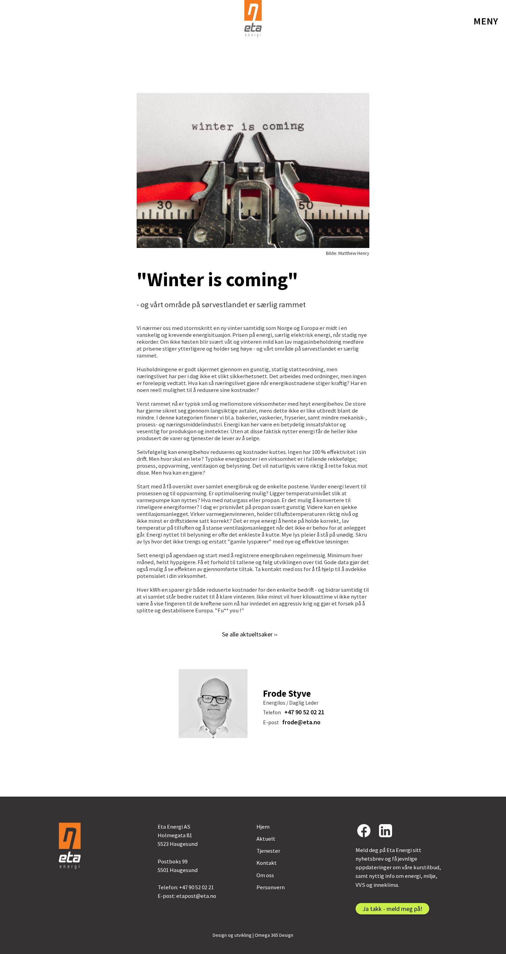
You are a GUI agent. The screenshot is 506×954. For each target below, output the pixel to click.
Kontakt (266, 863)
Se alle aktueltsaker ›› (249, 634)
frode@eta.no (301, 722)
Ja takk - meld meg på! (392, 909)
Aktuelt (265, 838)
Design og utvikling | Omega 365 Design (253, 935)
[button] (486, 21)
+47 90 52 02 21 (304, 712)
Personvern (270, 887)
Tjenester (268, 850)
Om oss (265, 875)
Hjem (263, 826)
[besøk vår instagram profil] (385, 830)
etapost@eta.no (196, 896)
